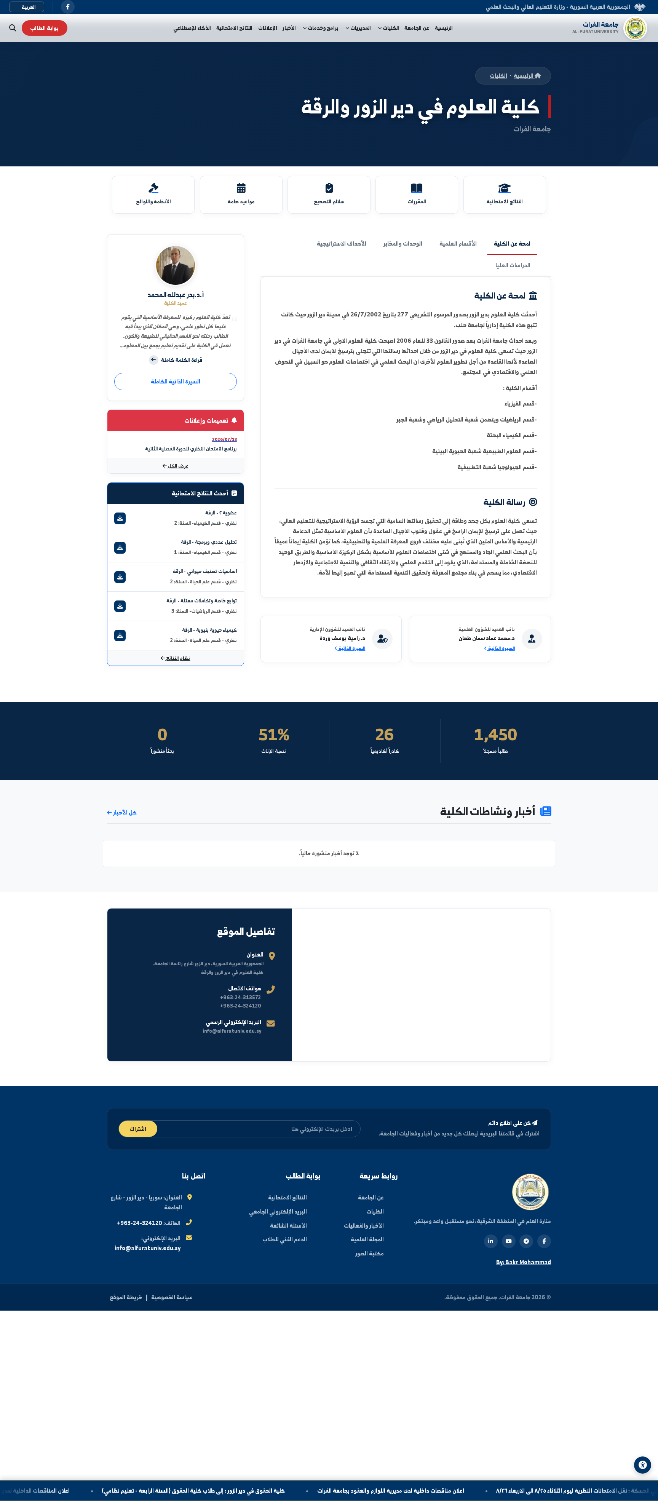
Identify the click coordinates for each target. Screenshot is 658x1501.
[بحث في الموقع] (10, 28)
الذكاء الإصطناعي (192, 27)
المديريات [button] (360, 27)
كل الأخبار (124, 812)
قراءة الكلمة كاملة (181, 359)
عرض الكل (177, 465)
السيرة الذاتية (501, 648)
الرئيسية (444, 27)
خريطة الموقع (126, 1297)
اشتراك (137, 1129)
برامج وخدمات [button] (323, 27)
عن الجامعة (416, 27)
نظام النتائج (177, 658)
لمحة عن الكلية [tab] (512, 243)
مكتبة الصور (369, 1253)
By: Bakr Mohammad (523, 1262)
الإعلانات (267, 27)
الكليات (498, 75)
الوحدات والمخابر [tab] (402, 243)
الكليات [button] (390, 27)
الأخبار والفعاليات (364, 1225)
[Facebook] (544, 1241)
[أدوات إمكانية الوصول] (642, 1465)
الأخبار (289, 27)
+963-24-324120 (139, 1223)
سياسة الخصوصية (172, 1297)
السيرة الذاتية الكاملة (175, 381)
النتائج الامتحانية (234, 27)
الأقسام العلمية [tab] (458, 243)
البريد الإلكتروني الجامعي (278, 1211)
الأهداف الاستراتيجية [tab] (341, 243)
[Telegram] (526, 1241)
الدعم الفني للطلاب (284, 1239)
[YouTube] (509, 1241)
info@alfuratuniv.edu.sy (147, 1248)
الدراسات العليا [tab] (512, 265)
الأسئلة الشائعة (288, 1225)
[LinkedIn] (491, 1241)
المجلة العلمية (367, 1239)
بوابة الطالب (44, 28)
